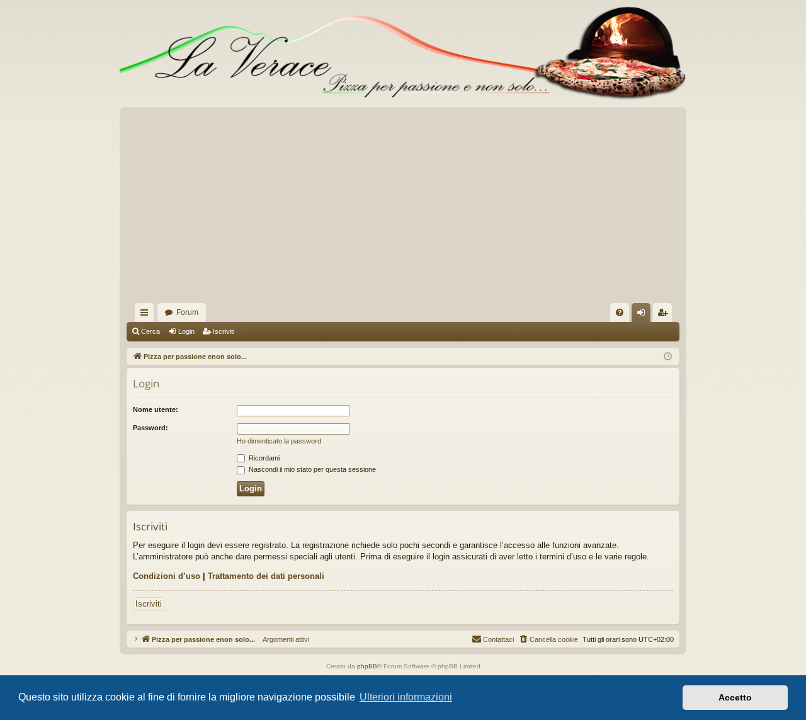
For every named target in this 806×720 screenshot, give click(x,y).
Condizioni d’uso (166, 576)
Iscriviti (223, 331)
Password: (150, 427)
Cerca (150, 331)
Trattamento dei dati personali (266, 576)
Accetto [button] (735, 697)
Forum (187, 312)
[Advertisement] (403, 208)
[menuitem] (619, 312)
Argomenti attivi (282, 639)
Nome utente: (155, 409)
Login (186, 331)
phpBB (367, 666)
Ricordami (263, 458)
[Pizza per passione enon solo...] (403, 53)
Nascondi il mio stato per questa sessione (311, 469)
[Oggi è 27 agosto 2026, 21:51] (668, 357)
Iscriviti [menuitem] (665, 315)
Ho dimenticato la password (279, 441)
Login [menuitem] (643, 315)
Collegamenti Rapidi (147, 315)
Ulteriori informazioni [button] (406, 697)
